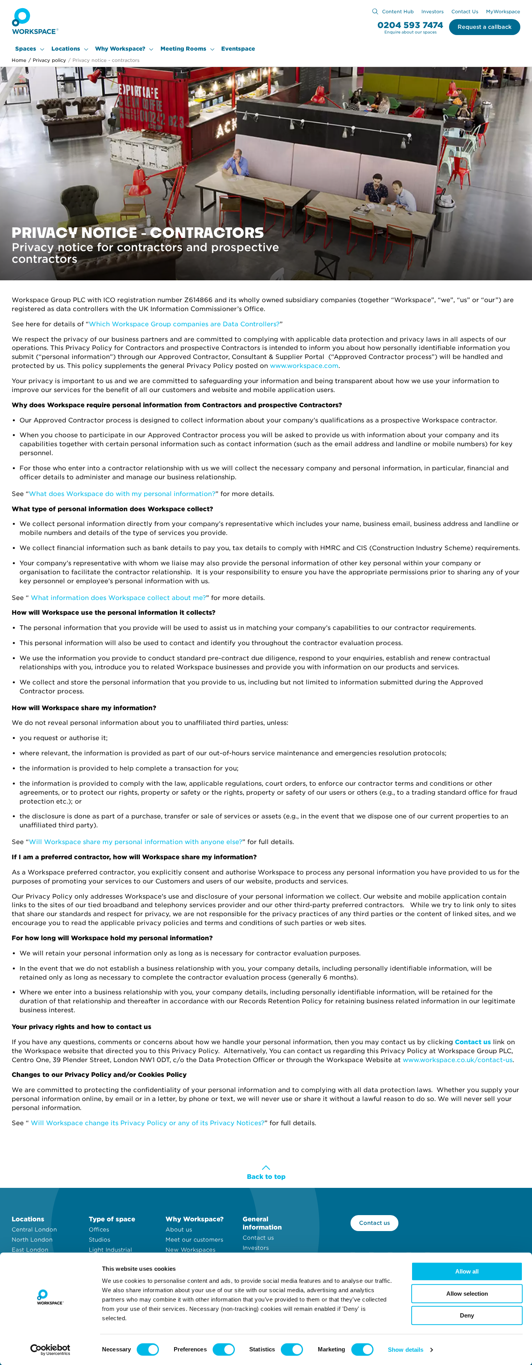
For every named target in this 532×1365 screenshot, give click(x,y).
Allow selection (467, 1293)
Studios (99, 1240)
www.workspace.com (304, 365)
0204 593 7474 (410, 25)
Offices (99, 1229)
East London (30, 1250)
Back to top (266, 1176)
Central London (34, 1229)
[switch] (224, 1349)
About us (179, 1229)
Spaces (25, 49)
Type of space (112, 1219)
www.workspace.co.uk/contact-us (458, 1060)
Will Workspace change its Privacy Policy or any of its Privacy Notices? (147, 1123)
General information (262, 1223)
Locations (65, 49)
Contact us (258, 1238)
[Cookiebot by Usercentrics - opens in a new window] (50, 1350)
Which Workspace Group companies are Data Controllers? (184, 324)
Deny (467, 1315)
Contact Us (464, 11)
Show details (405, 1349)
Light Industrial (110, 1250)
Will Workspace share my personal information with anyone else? (135, 842)
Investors (432, 11)
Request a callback (485, 27)
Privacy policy (47, 60)
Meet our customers (194, 1240)
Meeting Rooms (183, 49)
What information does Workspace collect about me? (118, 598)
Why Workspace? (120, 49)
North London (32, 1240)
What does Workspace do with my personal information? (122, 494)
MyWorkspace (503, 11)
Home (19, 60)
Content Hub (398, 11)
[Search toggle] (375, 11)
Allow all (467, 1271)
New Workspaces (190, 1250)
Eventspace (238, 49)
